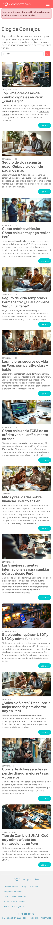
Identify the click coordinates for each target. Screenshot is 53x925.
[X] (33, 914)
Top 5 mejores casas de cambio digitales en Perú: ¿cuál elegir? (22, 97)
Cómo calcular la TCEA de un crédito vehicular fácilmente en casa (25, 435)
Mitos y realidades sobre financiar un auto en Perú (22, 499)
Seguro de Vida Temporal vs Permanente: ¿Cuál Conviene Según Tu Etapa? (25, 302)
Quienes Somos (11, 886)
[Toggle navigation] (48, 4)
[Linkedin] (22, 914)
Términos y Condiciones (15, 901)
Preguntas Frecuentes (14, 891)
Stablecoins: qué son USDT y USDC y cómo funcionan (25, 636)
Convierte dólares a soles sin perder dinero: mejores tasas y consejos (25, 773)
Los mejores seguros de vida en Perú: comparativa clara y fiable (25, 365)
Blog (24, 886)
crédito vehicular (29, 443)
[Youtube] (25, 914)
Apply (47, 53)
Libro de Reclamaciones (15, 896)
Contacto (34, 886)
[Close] (48, 12)
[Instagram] (29, 914)
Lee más (46, 125)
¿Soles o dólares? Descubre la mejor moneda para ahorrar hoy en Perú (26, 707)
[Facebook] (19, 914)
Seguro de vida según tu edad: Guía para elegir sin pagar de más (22, 166)
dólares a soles (17, 781)
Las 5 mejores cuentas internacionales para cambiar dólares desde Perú (25, 569)
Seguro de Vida (17, 174)
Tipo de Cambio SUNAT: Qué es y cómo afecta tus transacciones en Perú (25, 839)
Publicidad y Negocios (14, 906)
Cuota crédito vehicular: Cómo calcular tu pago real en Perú (26, 232)
